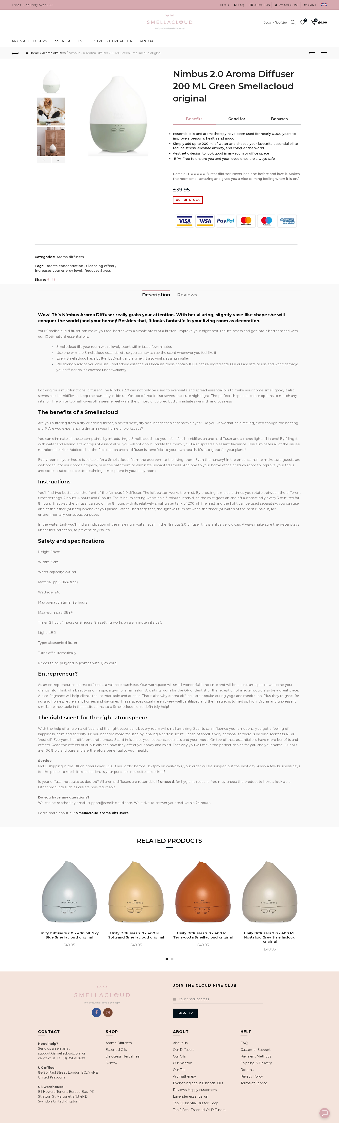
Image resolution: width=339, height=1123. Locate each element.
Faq (241, 5)
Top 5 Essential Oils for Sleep (195, 1103)
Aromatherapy (184, 1076)
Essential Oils (116, 1050)
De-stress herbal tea (110, 41)
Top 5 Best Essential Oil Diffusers (199, 1110)
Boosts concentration (64, 266)
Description (156, 295)
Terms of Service (254, 1083)
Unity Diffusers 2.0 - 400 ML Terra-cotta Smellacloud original (203, 935)
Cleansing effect (100, 266)
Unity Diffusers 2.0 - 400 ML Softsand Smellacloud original (136, 935)
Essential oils (67, 41)
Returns (247, 1070)
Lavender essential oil (190, 1096)
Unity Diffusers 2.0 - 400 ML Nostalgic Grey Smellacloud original (269, 937)
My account (289, 5)
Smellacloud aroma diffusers (102, 813)
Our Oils (179, 1056)
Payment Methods (256, 1056)
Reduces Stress (98, 270)
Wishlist (305, 20)
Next (58, 160)
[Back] (15, 52)
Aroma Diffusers (29, 41)
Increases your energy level (58, 270)
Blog (224, 5)
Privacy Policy (252, 1076)
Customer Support (256, 1050)
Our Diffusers (183, 1050)
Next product (323, 52)
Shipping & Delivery (256, 1063)
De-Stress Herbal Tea (123, 1056)
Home (34, 53)
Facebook (96, 1012)
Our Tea (179, 1070)
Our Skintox (182, 1063)
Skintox (145, 41)
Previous (44, 160)
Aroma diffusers (53, 53)
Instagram (108, 1012)
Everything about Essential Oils (198, 1083)
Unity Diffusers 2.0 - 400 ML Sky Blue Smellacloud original (69, 935)
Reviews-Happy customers (195, 1090)
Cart (312, 5)
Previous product (312, 52)
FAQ (244, 1043)
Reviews (187, 295)
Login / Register (275, 22)
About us (262, 5)
